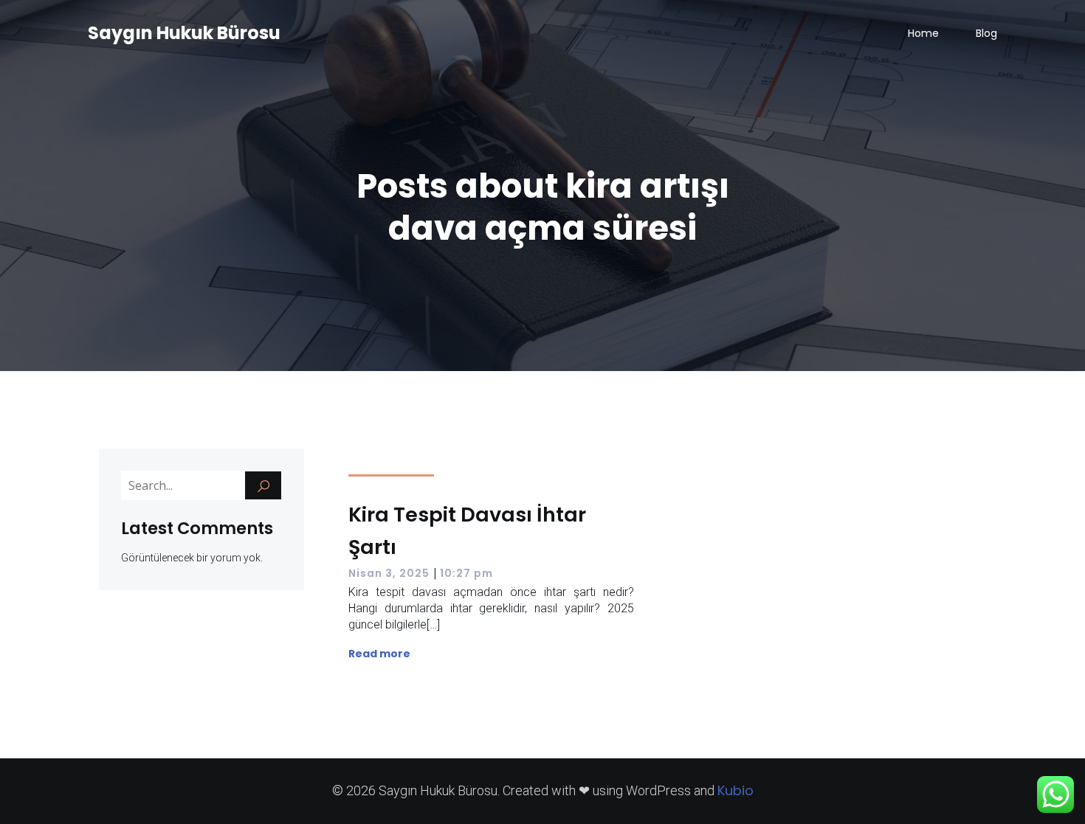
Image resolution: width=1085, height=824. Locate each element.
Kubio (735, 790)
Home (923, 33)
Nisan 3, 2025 (389, 573)
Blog (986, 33)
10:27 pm (466, 573)
